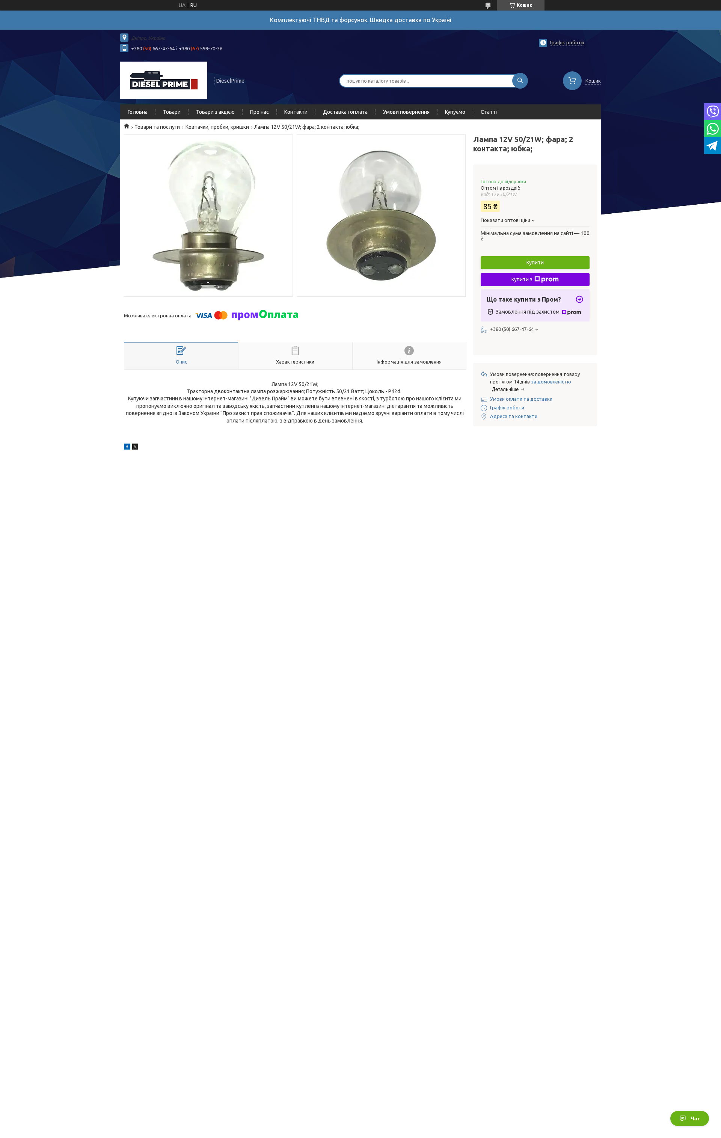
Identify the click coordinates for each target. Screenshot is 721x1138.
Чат (695, 1118)
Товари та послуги (157, 127)
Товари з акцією (215, 112)
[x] (135, 448)
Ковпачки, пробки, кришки (217, 127)
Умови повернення (406, 112)
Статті (489, 112)
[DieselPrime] (163, 80)
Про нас (259, 112)
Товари (172, 112)
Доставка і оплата (345, 112)
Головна (138, 112)
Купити (535, 263)
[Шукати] (520, 81)
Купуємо (455, 112)
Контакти (296, 112)
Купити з (521, 279)
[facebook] (127, 448)
